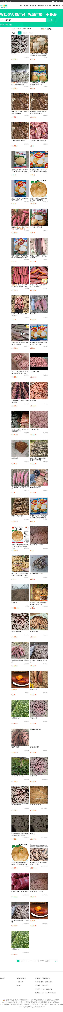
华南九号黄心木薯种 (17, 516)
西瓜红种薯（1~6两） (17, 776)
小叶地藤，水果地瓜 (36, 227)
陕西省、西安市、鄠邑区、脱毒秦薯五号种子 (20, 430)
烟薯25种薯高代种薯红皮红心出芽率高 (20, 401)
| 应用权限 (26, 1004)
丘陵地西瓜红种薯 (35, 487)
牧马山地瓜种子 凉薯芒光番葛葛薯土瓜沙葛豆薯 (38, 603)
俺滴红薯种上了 (16, 718)
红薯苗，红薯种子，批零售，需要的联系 (38, 256)
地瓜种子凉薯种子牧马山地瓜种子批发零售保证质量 (38, 199)
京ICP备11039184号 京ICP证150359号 (45, 1000)
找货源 (26, 5)
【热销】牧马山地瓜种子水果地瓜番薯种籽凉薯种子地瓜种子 (20, 545)
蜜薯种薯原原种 (34, 747)
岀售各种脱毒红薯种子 (18, 140)
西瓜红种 (14, 54)
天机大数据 (56, 5)
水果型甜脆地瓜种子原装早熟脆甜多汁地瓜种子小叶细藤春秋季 (38, 55)
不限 (19, 33)
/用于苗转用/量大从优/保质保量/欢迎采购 (19, 83)
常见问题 (48, 5)
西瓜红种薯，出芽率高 (36, 544)
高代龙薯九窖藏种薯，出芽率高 (38, 661)
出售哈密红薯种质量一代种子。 (38, 141)
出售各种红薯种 (34, 371)
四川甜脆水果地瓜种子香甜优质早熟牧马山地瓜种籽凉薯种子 (38, 170)
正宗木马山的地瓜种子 (36, 573)
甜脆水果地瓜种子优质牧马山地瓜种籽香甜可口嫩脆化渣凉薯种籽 (38, 517)
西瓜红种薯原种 (16, 631)
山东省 (30, 33)
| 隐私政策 (35, 1004)
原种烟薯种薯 (34, 631)
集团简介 (2, 978)
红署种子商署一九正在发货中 (20, 891)
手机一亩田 (8, 1)
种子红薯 (32, 833)
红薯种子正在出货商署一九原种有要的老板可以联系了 (20, 834)
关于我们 (10, 1004)
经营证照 (18, 1004)
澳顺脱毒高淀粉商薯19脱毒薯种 (20, 661)
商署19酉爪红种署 (35, 804)
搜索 (50, 20)
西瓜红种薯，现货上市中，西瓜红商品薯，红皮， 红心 (20, 372)
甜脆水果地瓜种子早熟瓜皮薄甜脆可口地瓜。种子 (38, 343)
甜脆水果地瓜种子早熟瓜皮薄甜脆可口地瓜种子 (20, 199)
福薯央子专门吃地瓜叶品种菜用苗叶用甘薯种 (38, 863)
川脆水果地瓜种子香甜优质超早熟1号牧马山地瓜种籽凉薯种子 (20, 170)
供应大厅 (19, 28)
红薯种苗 (14, 602)
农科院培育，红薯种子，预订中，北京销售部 (20, 343)
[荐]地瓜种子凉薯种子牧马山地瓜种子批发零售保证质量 (19, 863)
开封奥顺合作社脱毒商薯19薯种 (20, 487)
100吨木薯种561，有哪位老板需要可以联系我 (38, 459)
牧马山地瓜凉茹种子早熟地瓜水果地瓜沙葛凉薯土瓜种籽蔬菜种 (20, 574)
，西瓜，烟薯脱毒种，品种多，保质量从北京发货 (20, 286)
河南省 (25, 33)
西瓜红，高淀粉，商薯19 (20, 228)
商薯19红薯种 (15, 747)
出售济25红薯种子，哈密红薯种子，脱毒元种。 (20, 112)
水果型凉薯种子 (16, 458)
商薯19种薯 (33, 718)
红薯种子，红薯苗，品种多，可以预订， (20, 314)
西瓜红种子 (33, 313)
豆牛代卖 (19, 985)
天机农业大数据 (21, 978)
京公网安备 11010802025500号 (18, 1000)
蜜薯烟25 (33, 400)
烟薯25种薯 (33, 689)
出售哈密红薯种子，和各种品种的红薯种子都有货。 (38, 112)
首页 (20, 5)
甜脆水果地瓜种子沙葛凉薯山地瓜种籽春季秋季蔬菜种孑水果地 (20, 257)
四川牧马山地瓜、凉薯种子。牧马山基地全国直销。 (38, 83)
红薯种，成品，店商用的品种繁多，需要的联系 (38, 285)
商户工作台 (57, 1)
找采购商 (33, 5)
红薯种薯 (24, 28)
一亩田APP (20, 982)
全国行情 (41, 5)
